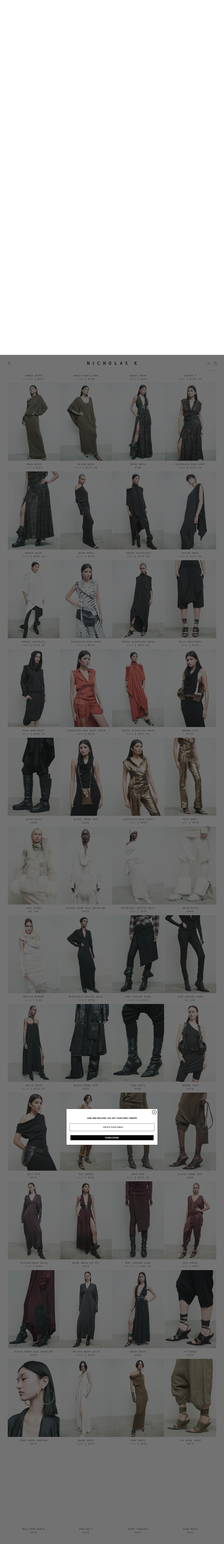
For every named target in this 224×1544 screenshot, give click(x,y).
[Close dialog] (154, 757)
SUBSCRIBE (112, 783)
